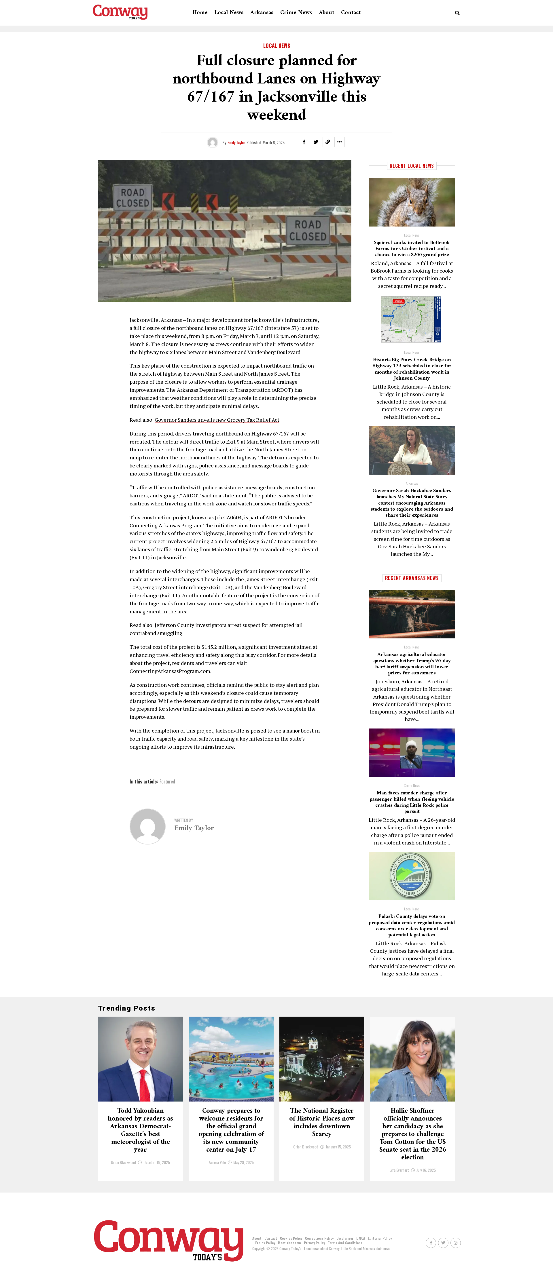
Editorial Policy (380, 1238)
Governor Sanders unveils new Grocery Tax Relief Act (217, 419)
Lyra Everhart (399, 1170)
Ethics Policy (265, 1242)
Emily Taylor (236, 142)
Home (200, 13)
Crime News (296, 13)
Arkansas (261, 13)
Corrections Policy (319, 1238)
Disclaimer (344, 1238)
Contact (351, 13)
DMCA (360, 1238)
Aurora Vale (217, 1162)
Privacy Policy (314, 1242)
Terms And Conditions (345, 1242)
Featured (167, 781)
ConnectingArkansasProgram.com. (170, 670)
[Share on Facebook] (304, 142)
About (326, 13)
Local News (229, 13)
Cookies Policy (291, 1238)
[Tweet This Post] (316, 142)
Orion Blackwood (123, 1162)
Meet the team (289, 1242)
